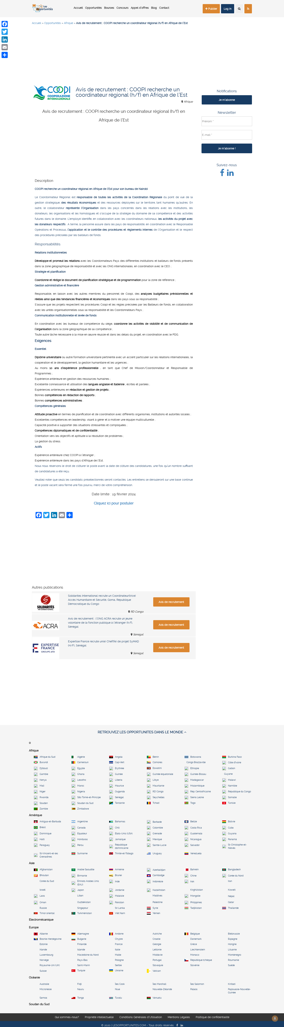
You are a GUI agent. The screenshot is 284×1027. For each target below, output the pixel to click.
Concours (122, 7)
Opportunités (93, 7)
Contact (164, 7)
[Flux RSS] (248, 9)
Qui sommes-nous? (67, 1017)
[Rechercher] (239, 9)
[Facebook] (5, 24)
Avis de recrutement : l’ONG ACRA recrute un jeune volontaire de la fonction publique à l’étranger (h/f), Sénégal (100, 622)
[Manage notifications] (275, 1018)
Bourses (109, 7)
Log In (227, 8)
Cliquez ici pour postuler (113, 503)
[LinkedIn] (5, 39)
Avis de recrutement (171, 601)
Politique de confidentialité (212, 1017)
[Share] (5, 55)
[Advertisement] (142, 56)
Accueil (78, 7)
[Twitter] (5, 32)
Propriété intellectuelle (99, 1017)
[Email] (5, 47)
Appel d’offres (140, 7)
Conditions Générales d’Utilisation (140, 1017)
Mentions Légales (179, 1017)
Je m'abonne (227, 99)
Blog (154, 7)
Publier (212, 8)
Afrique (68, 23)
